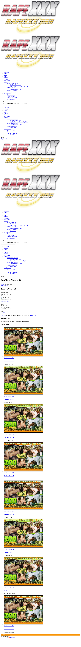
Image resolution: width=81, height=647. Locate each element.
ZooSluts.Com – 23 (9, 626)
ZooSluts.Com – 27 (9, 472)
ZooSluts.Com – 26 (9, 511)
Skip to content (4, 138)
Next (6, 285)
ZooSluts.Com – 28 (9, 434)
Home (2, 284)
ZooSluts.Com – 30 (9, 358)
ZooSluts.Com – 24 (9, 587)
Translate (12, 637)
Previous (3, 285)
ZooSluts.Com (4, 312)
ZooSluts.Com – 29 (9, 396)
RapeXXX (3, 315)
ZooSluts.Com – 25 (9, 549)
